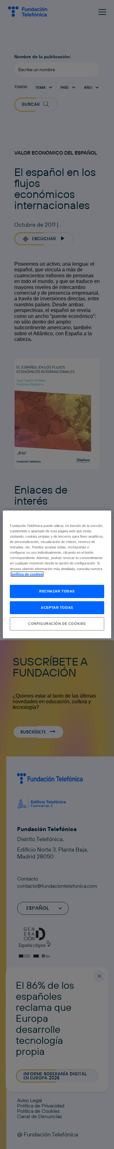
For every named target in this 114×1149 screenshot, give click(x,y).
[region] (57, 574)
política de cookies (27, 574)
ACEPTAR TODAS (57, 607)
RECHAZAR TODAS (57, 591)
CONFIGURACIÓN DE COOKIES (57, 623)
